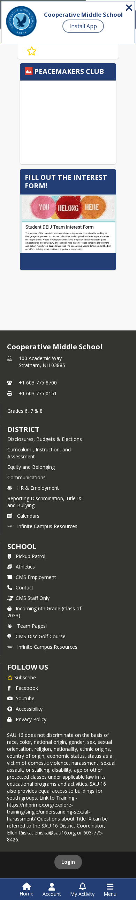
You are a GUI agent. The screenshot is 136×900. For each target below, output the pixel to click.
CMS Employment (36, 577)
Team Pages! (32, 626)
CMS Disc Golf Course (41, 636)
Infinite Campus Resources (47, 526)
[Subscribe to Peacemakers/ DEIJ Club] (31, 51)
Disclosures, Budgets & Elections (44, 439)
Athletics (25, 566)
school (21, 546)
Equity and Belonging (31, 467)
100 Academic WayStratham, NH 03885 (42, 361)
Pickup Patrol (30, 556)
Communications (26, 477)
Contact (24, 587)
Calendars (28, 515)
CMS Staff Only (33, 598)
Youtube (25, 698)
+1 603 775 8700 (38, 382)
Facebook (27, 688)
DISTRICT (23, 429)
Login (68, 862)
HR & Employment (38, 488)
